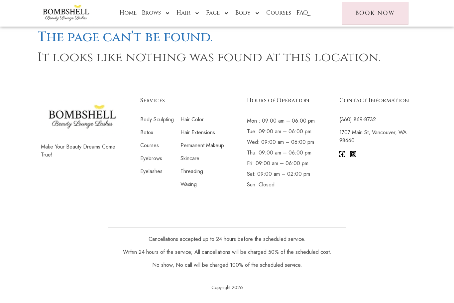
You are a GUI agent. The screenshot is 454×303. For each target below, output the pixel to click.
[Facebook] (342, 154)
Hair (183, 13)
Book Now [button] (375, 13)
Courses (278, 13)
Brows (151, 13)
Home (128, 13)
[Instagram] (353, 154)
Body (243, 13)
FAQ (302, 13)
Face (213, 13)
